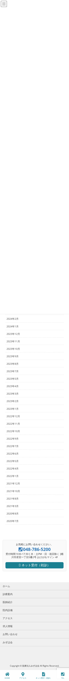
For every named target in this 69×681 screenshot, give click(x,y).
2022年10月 (13, 431)
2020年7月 (13, 521)
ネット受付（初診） (44, 678)
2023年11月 (13, 341)
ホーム (6, 586)
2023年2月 (13, 401)
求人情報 (8, 626)
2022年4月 (13, 468)
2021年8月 (13, 498)
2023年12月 (13, 334)
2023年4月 (13, 386)
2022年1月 (13, 476)
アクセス (8, 618)
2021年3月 (13, 506)
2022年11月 (13, 423)
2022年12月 (13, 416)
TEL (62, 678)
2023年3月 (13, 393)
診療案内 (8, 594)
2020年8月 (13, 513)
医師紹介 (8, 602)
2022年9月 (13, 438)
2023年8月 (13, 363)
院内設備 (8, 610)
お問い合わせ (10, 634)
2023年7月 (13, 371)
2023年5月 (13, 378)
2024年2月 (13, 318)
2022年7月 (13, 446)
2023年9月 (13, 356)
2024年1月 (13, 326)
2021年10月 (13, 491)
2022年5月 (13, 461)
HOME (7, 678)
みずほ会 (8, 642)
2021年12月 (13, 483)
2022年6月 (13, 453)
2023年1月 (13, 408)
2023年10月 (13, 348)
